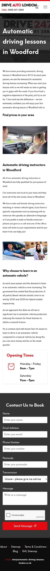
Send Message (23, 526)
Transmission (10, 472)
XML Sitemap (29, 551)
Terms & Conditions (35, 546)
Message (8, 488)
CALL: (13, 9)
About (3, 546)
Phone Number (11, 442)
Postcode (8, 458)
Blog (15, 551)
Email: (25, 561)
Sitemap (16, 546)
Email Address (11, 428)
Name (6, 413)
